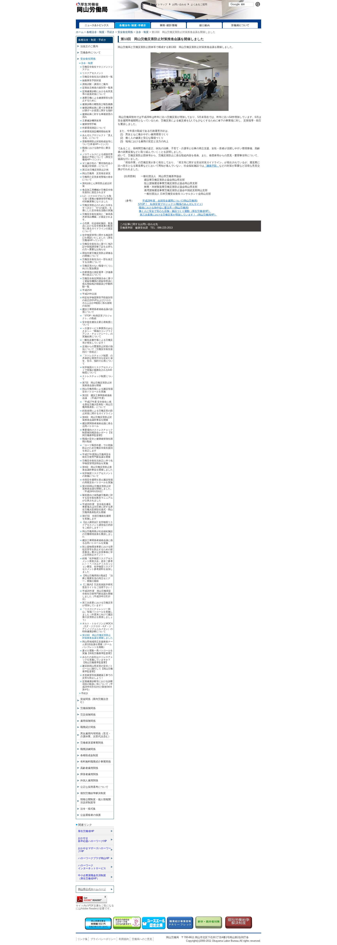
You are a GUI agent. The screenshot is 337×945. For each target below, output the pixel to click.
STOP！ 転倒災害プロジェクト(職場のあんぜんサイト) (170, 204)
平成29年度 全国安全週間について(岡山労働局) (169, 200)
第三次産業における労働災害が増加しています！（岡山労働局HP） (178, 214)
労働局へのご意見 (142, 939)
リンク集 (82, 939)
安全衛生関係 (125, 32)
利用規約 (124, 939)
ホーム (79, 32)
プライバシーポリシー (103, 939)
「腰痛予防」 (211, 165)
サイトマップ (160, 4)
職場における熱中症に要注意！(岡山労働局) (164, 207)
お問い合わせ (179, 4)
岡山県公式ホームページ (92, 889)
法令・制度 (142, 32)
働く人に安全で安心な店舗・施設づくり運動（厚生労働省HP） (175, 211)
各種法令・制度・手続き (100, 32)
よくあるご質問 (199, 4)
